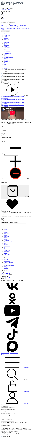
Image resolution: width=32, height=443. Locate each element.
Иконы (5, 62)
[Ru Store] (22, 225)
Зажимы (6, 60)
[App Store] (13, 225)
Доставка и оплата (9, 263)
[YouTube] (12, 316)
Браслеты (6, 236)
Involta (2, 354)
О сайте (6, 268)
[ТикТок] (12, 339)
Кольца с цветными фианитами (14, 26)
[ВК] (12, 292)
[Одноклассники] (12, 304)
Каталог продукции (6, 226)
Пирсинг (3, 29)
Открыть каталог (5, 31)
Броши (5, 235)
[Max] (12, 351)
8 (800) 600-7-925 (5, 9)
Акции (5, 253)
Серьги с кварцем (16, 28)
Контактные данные (9, 265)
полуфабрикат (7, 53)
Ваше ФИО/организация (7, 412)
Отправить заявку (5, 425)
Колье (5, 54)
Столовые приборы (9, 57)
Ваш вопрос (4, 418)
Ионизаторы (7, 61)
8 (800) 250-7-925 (5, 277)
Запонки (6, 58)
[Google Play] (5, 225)
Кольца (6, 229)
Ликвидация (7, 254)
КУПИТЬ (27, 196)
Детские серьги (26, 28)
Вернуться (5, 197)
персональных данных (7, 423)
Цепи (5, 237)
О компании (7, 261)
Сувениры (6, 56)
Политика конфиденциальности (9, 353)
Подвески (6, 233)
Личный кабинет (8, 262)
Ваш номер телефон (6, 415)
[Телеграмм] (12, 327)
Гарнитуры (7, 51)
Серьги (6, 68)
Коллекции (7, 250)
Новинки (6, 251)
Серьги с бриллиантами (7, 25)
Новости (6, 266)
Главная (6, 66)
